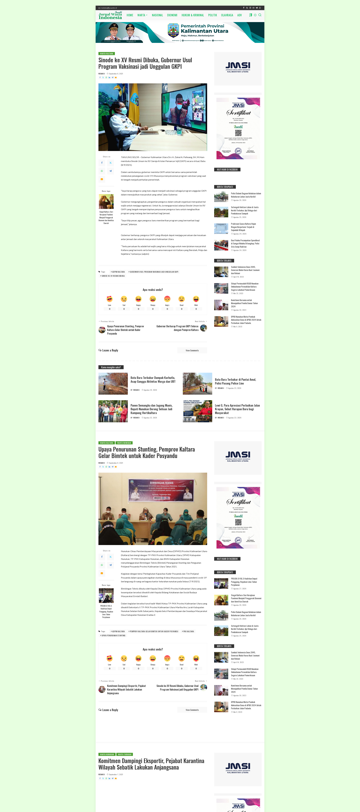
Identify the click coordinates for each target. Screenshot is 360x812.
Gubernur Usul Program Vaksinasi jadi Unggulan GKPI (154, 271)
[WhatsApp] (260, 8)
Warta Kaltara (106, 53)
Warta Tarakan (124, 754)
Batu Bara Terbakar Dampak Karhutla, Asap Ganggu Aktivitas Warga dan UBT (153, 379)
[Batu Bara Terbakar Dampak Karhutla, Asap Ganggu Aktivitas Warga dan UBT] (113, 384)
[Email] (115, 77)
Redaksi (101, 73)
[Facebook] (243, 8)
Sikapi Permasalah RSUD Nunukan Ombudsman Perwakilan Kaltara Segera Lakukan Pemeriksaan (244, 286)
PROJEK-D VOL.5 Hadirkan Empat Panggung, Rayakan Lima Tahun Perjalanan (106, 611)
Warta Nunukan (124, 442)
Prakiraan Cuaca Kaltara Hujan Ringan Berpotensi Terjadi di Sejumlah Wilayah (243, 227)
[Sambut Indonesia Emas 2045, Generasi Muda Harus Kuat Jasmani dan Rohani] (221, 272)
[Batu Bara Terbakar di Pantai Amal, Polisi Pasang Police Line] (197, 384)
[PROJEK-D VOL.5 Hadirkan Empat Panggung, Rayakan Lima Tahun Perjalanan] (106, 595)
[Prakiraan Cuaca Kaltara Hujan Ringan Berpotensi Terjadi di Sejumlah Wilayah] (221, 228)
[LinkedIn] (109, 77)
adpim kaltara (118, 271)
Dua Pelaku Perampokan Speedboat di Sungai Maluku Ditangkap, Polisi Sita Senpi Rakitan (245, 243)
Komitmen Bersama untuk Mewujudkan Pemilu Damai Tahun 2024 (244, 303)
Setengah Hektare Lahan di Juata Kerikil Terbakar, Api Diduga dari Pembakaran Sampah (244, 210)
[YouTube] (253, 8)
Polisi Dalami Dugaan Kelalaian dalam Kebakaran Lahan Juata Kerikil (246, 195)
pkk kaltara (188, 631)
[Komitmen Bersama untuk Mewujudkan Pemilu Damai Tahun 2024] (221, 305)
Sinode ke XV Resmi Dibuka (113, 275)
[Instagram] (250, 8)
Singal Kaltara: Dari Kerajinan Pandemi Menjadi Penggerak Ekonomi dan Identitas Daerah (106, 217)
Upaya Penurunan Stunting (113, 635)
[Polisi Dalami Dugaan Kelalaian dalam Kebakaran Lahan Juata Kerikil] (221, 196)
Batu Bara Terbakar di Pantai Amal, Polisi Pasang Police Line (235, 381)
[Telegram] (256, 8)
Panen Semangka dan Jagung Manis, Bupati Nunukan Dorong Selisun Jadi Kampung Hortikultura (152, 409)
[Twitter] (247, 8)
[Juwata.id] (110, 15)
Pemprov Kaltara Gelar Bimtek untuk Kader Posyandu (154, 631)
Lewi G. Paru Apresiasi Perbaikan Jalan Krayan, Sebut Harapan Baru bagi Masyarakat (237, 409)
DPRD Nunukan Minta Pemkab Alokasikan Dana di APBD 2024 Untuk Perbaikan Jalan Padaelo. (246, 319)
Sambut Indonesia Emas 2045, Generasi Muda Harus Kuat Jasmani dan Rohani (245, 270)
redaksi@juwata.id (109, 8)
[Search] (260, 15)
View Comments (192, 350)
